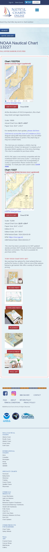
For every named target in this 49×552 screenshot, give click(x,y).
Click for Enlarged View (13, 103)
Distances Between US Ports (11, 515)
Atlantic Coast (7, 441)
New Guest (19, 2)
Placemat (14, 328)
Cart (29, 2)
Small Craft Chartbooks (10, 507)
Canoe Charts (7, 482)
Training (5, 480)
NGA (4, 455)
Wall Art (14, 372)
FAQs (5, 400)
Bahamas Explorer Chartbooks (12, 502)
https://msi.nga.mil (16, 237)
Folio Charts (6, 509)
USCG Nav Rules (8, 513)
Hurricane (6, 473)
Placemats (6, 486)
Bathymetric (6, 476)
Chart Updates (7, 519)
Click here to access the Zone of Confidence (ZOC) (22, 134)
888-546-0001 (25, 395)
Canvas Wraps (7, 543)
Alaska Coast (7, 437)
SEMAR (5, 466)
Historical (5, 478)
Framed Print (13, 288)
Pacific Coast (7, 439)
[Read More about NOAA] (7, 417)
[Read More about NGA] (15, 416)
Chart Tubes (6, 529)
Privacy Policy (29, 402)
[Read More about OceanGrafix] (28, 416)
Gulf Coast (6, 445)
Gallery (5, 547)
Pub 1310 (5, 517)
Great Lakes (6, 443)
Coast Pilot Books (8, 496)
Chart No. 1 (6, 511)
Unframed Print (13, 308)
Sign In (11, 2)
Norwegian (6, 459)
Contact (37, 395)
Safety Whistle (7, 531)
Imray (4, 461)
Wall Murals (6, 545)
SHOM (5, 463)
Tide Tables (6, 500)
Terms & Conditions (12, 402)
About (13, 400)
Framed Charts (7, 541)
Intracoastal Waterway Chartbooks (13, 504)
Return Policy (25, 400)
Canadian (5, 457)
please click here (33, 131)
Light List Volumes (8, 498)
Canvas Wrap (13, 352)
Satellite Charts (7, 484)
